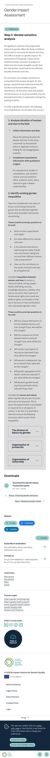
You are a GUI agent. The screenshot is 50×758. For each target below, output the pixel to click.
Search (39, 754)
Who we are (9, 576)
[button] (10, 523)
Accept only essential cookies (22, 745)
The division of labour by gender (21, 431)
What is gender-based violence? (16, 602)
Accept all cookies (18, 740)
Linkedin (6, 625)
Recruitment (9, 579)
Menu (46, 754)
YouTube (11, 625)
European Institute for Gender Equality (7, 754)
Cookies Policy (12, 703)
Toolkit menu (13, 29)
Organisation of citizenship (20, 460)
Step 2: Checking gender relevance (23, 495)
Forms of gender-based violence (17, 604)
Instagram (21, 625)
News (6, 582)
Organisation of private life (20, 446)
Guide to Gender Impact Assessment (19, 5)
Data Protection (12, 697)
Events (6, 585)
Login (8, 709)
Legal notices (11, 691)
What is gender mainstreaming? (16, 599)
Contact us (9, 556)
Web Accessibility (13, 685)
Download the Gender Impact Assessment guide (25, 484)
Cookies (43, 538)
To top (23, 718)
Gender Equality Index (13, 607)
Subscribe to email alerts (15, 544)
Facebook (16, 625)
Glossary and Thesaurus (13, 610)
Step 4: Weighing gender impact (28, 501)
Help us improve (13, 642)
